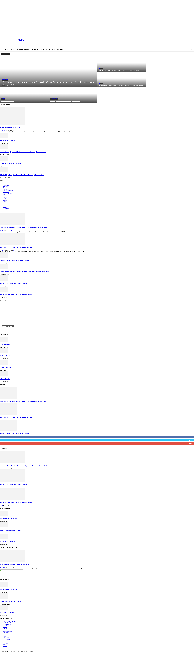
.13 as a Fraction (5, 379)
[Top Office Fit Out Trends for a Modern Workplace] (12, 244)
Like (192, 437)
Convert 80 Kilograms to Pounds (10, 530)
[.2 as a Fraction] (4, 341)
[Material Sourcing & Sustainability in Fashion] (4, 257)
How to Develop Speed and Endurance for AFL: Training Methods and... (23, 152)
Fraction (5, 196)
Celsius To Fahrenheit (8, 190)
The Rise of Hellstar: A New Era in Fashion (13, 283)
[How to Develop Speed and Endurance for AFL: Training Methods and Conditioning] (4, 149)
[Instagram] (187, 36)
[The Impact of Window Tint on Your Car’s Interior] (4, 291)
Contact (5, 635)
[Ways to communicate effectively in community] (12, 561)
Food (4, 194)
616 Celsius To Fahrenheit (9, 328)
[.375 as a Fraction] (4, 364)
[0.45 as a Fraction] (4, 353)
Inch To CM (6, 198)
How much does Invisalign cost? (10, 127)
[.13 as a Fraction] (4, 376)
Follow (191, 440)
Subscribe (191, 443)
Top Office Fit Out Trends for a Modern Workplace (16, 247)
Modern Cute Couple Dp (7, 140)
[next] (192, 54)
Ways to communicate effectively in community (14, 564)
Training (5, 207)
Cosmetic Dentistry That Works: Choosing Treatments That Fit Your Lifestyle (24, 227)
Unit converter (6, 208)
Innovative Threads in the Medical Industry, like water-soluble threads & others (24, 271)
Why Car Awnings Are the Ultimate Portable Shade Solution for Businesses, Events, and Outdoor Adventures (38, 54)
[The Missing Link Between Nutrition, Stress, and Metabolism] (73, 95)
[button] (192, 49)
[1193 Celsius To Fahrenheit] (4, 515)
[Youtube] (193, 36)
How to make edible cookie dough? (11, 163)
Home (4, 636)
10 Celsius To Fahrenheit (7, 541)
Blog (100, 68)
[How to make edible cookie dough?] (4, 160)
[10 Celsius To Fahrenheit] (4, 538)
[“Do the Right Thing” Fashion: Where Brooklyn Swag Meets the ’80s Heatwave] (4, 172)
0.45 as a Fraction (5, 356)
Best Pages (5, 186)
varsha (1, 230)
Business (5, 80)
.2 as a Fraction (5, 344)
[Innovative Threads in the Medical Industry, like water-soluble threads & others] (4, 268)
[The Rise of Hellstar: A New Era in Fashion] (4, 280)
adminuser (2, 130)
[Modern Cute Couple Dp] (4, 137)
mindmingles (3, 567)
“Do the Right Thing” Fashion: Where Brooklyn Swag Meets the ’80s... (22, 175)
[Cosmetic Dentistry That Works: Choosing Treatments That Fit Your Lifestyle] (12, 224)
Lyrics (4, 201)
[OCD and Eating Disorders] (24, 95)
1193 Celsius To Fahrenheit (8, 518)
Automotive (6, 185)
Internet (5, 200)
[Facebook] (185, 36)
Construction (6, 192)
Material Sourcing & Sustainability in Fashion (14, 260)
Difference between (7, 193)
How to (5, 197)
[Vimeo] (191, 36)
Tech (4, 205)
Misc (4, 203)
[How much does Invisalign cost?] (12, 124)
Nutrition (54, 99)
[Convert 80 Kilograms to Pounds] (4, 527)
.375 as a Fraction (5, 367)
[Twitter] (189, 36)
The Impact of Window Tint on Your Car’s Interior (16, 294)
